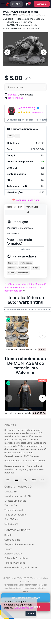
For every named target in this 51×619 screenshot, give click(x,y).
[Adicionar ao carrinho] (36, 343)
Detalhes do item (14, 207)
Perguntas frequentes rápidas (19, 544)
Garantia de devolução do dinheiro (21, 567)
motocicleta (26, 263)
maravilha (24, 268)
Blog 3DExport (11, 519)
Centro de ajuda (12, 539)
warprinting (26, 108)
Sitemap (25, 591)
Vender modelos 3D (14, 510)
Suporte (8, 535)
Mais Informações (24, 607)
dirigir (36, 268)
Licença (8, 549)
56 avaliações (37, 112)
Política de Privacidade (16, 558)
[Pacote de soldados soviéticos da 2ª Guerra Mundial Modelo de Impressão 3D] (25, 331)
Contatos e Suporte (17, 530)
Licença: (12, 94)
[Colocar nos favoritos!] (42, 343)
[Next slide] (44, 52)
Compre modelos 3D (18, 486)
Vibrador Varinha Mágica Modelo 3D (27, 284)
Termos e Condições (14, 562)
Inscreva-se (42, 4)
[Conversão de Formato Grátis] (17, 136)
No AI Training (15, 97)
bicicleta (12, 263)
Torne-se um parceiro (15, 514)
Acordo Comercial (13, 553)
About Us (10, 425)
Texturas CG (10, 505)
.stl (10, 136)
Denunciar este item (27, 200)
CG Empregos (11, 524)
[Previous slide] (7, 52)
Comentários (32, 207)
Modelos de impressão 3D (17, 496)
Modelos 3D (10, 491)
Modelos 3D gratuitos (15, 500)
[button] (42, 335)
